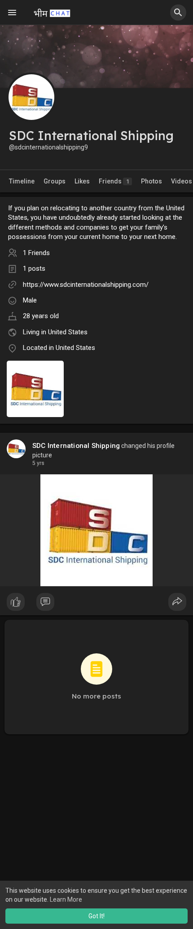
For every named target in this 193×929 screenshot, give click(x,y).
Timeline (22, 181)
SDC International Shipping (76, 446)
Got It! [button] (96, 916)
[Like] (96, 604)
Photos (151, 181)
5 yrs (38, 463)
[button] (178, 12)
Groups (55, 181)
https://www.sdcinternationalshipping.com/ (86, 285)
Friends (114, 181)
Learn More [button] (66, 899)
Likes (82, 181)
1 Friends (36, 253)
